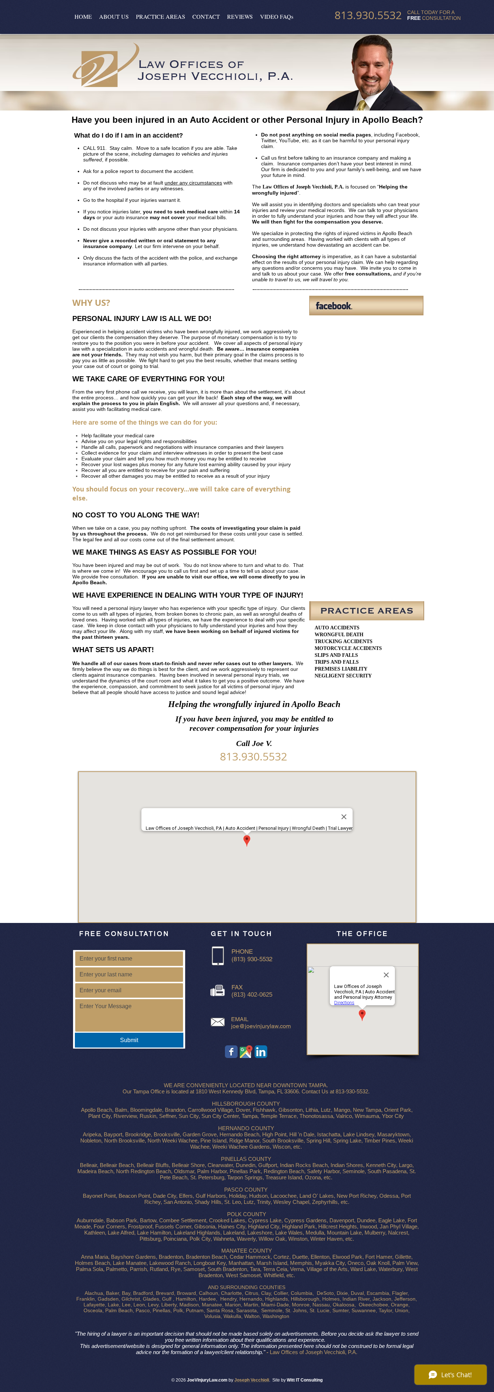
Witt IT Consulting (305, 1380)
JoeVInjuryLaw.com (207, 1380)
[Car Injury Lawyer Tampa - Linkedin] (261, 1051)
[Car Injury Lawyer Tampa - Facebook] (231, 1051)
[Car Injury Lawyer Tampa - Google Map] (246, 1051)
